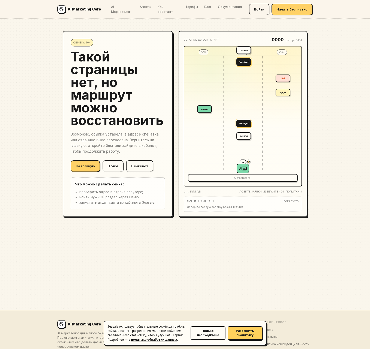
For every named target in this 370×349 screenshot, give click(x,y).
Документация (230, 7)
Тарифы (191, 7)
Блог (207, 7)
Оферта (267, 329)
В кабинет (139, 166)
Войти (259, 9)
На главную (85, 166)
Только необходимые (208, 333)
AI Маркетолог (120, 9)
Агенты (145, 7)
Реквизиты (269, 337)
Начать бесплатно (292, 9)
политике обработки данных (154, 339)
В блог (113, 166)
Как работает (165, 9)
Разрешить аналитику (245, 333)
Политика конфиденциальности (285, 344)
